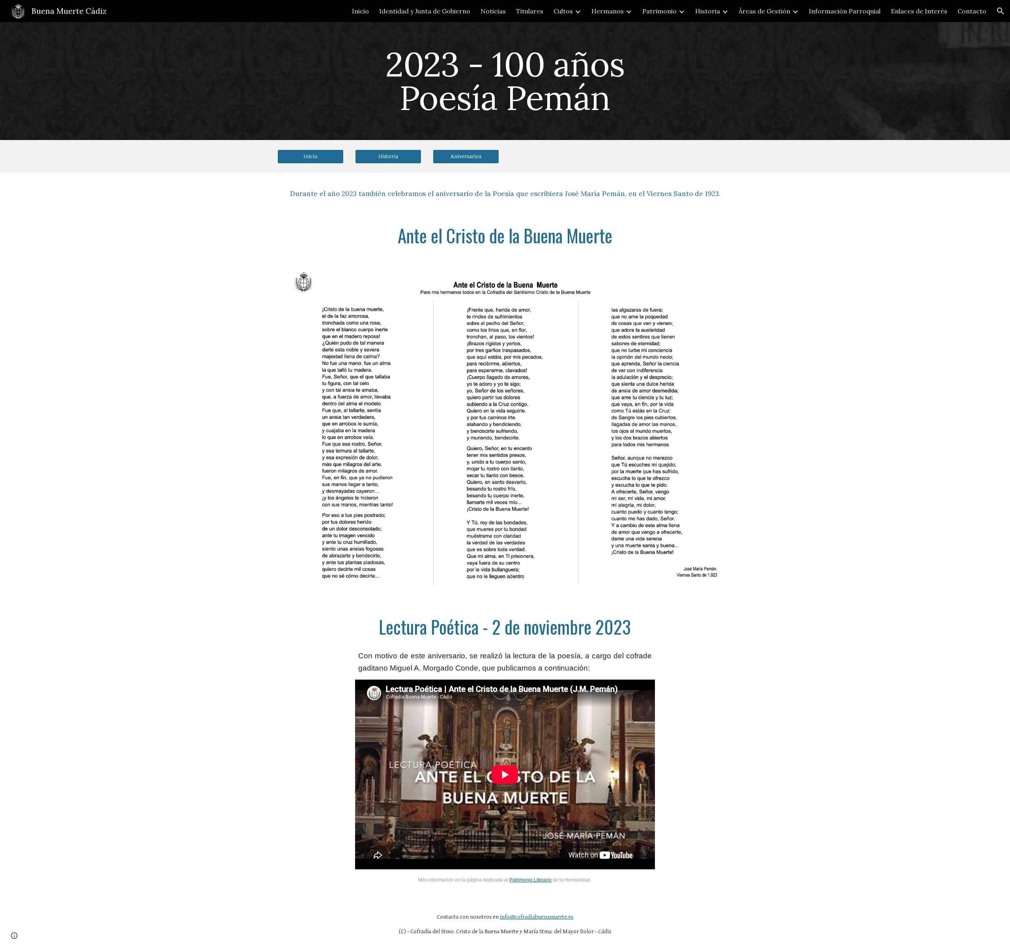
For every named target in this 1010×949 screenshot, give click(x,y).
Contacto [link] (972, 11)
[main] (505, 81)
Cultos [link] (563, 11)
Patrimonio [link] (659, 11)
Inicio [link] (360, 11)
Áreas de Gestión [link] (764, 11)
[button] (1000, 11)
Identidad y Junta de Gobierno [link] (424, 11)
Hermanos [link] (607, 11)
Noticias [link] (493, 11)
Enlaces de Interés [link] (919, 11)
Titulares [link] (529, 11)
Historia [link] (707, 11)
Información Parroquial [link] (845, 11)
